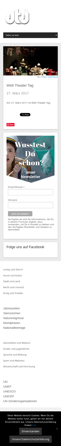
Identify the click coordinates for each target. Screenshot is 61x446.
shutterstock (53, 77)
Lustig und (9, 269)
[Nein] (57, 428)
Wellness (20, 360)
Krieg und (9, 293)
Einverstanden (30, 431)
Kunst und (9, 275)
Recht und (9, 287)
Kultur (18, 275)
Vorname (12, 200)
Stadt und (9, 281)
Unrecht (19, 287)
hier (34, 425)
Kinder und (9, 348)
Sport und (9, 360)
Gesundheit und (12, 342)
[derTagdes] (17, 17)
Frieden (19, 293)
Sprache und (10, 354)
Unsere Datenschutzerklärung (30, 439)
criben (43, 77)
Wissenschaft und (13, 366)
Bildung (22, 354)
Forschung (29, 366)
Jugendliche (22, 348)
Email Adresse (16, 187)
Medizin (26, 342)
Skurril (19, 269)
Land (17, 281)
